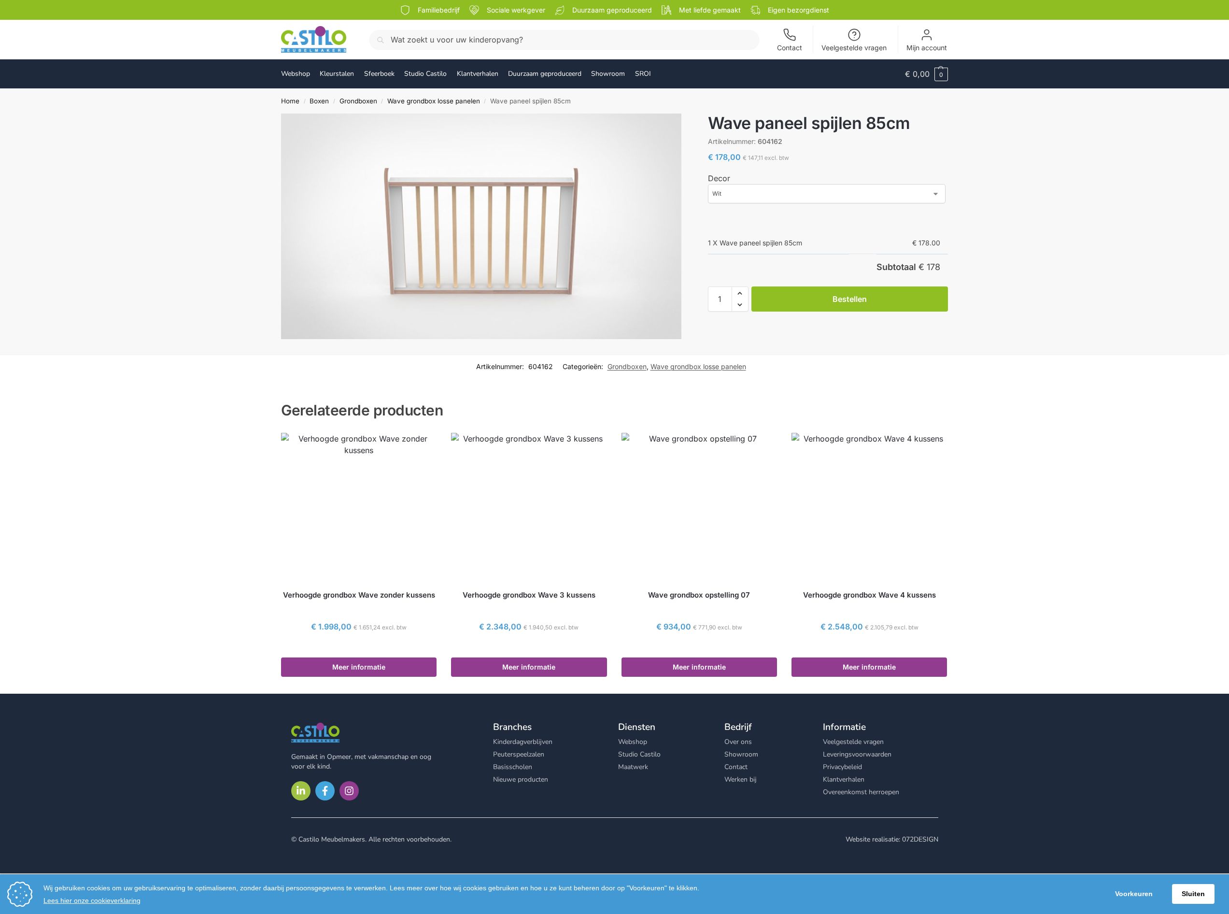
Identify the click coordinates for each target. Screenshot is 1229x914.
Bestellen (850, 299)
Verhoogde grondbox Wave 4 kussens (869, 595)
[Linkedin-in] (301, 790)
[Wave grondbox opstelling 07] (699, 507)
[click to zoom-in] (481, 226)
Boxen (319, 101)
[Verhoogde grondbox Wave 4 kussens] (869, 507)
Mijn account (926, 47)
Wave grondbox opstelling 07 (699, 595)
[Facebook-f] (325, 790)
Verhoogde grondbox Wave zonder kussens (359, 595)
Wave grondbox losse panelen (433, 101)
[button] (926, 73)
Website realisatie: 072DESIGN (892, 839)
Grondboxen (358, 101)
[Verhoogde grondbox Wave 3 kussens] (529, 507)
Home (290, 101)
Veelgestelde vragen (854, 47)
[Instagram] (349, 790)
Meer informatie (358, 667)
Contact (789, 47)
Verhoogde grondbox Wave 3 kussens (529, 595)
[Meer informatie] (359, 647)
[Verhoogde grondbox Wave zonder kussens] (359, 507)
